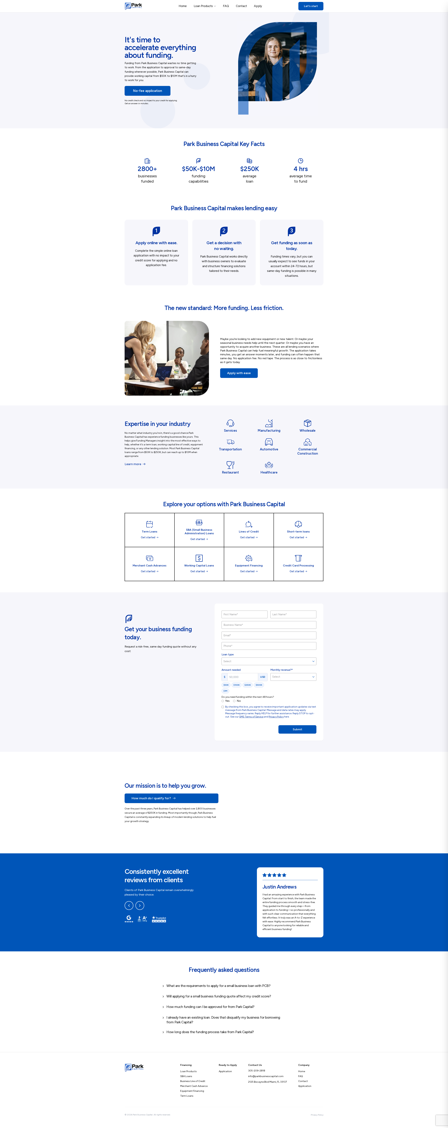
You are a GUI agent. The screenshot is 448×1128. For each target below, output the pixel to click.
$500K (259, 685)
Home (183, 6)
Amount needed (231, 669)
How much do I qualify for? (151, 798)
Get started (148, 537)
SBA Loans (186, 1076)
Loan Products (203, 6)
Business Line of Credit (192, 1081)
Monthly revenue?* (281, 669)
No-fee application (147, 91)
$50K (226, 685)
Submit (297, 729)
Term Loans (186, 1095)
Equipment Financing (192, 1090)
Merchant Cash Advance (194, 1086)
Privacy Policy (276, 716)
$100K (236, 685)
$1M (225, 691)
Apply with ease (239, 373)
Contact (241, 6)
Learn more (133, 464)
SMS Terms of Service (251, 716)
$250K (247, 685)
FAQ (226, 6)
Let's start (311, 6)
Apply (258, 6)
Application (225, 1071)
